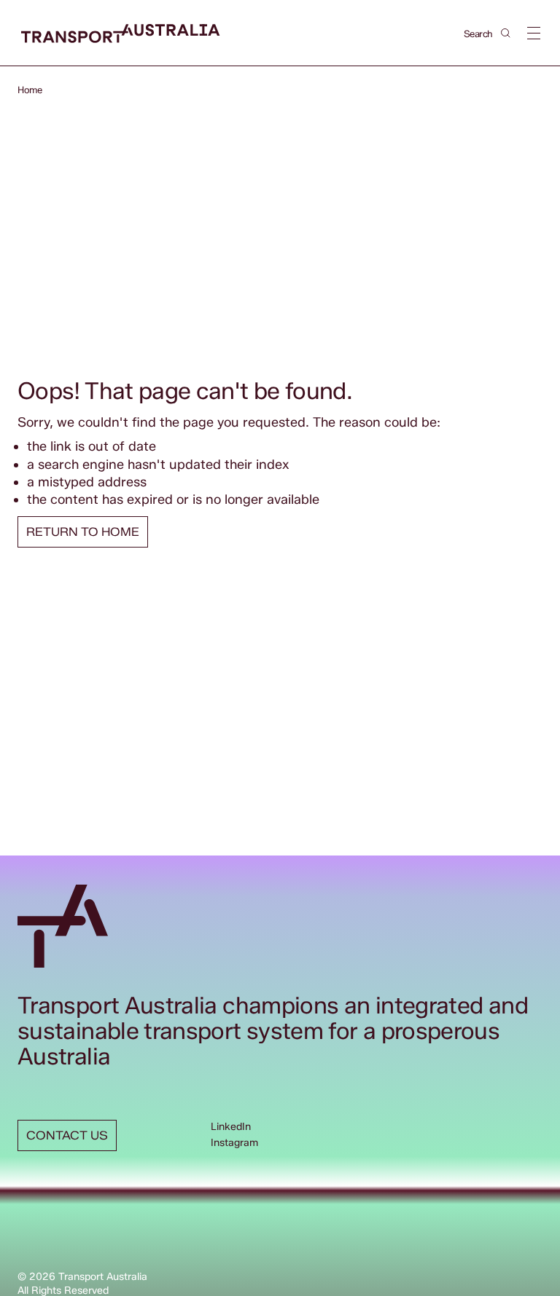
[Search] (505, 33)
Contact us (67, 1135)
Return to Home (82, 532)
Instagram (234, 1143)
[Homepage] (121, 34)
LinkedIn (231, 1127)
